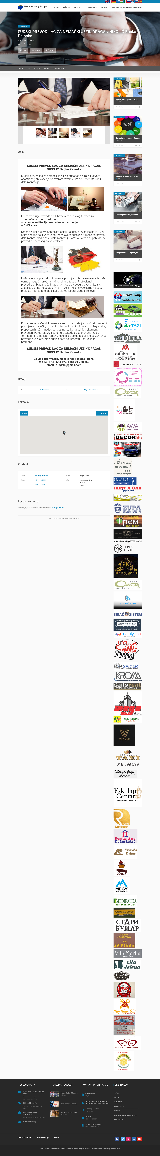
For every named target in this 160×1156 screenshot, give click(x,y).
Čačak (64, 1095)
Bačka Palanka (30, 40)
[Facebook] (117, 1139)
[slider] (126, 285)
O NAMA (56, 7)
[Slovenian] (136, 1)
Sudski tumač (44, 390)
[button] (127, 280)
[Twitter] (123, 1139)
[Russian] (129, 1)
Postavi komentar (58, 68)
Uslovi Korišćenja (43, 1138)
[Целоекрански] (139, 286)
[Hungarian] (122, 1)
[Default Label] (134, 1139)
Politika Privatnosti (24, 1138)
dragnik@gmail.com (41, 475)
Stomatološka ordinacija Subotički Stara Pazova (77, 1104)
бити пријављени (58, 508)
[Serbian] (133, 1)
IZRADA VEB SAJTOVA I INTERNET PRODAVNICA (127, 7)
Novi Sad (119, 102)
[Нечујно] (136, 286)
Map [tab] (25, 413)
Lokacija (37, 68)
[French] (110, 1)
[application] (128, 280)
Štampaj (51, 50)
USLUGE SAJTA (92, 7)
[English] (107, 1)
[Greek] (118, 1)
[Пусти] (116, 286)
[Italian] (125, 1)
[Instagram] (128, 1139)
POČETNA (66, 7)
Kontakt (46, 68)
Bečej (118, 178)
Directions (103, 413)
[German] (114, 1)
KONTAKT (104, 7)
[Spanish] (140, 1)
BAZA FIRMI (77, 7)
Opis (28, 68)
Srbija (22, 40)
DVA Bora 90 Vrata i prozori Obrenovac (74, 1112)
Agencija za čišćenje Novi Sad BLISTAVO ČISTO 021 (136, 100)
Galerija (20, 68)
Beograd (119, 140)
